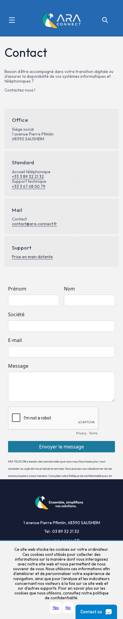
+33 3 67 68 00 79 (28, 186)
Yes (56, 607)
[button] (12, 20)
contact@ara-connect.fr (34, 223)
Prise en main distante (32, 256)
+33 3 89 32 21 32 (28, 176)
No (68, 607)
